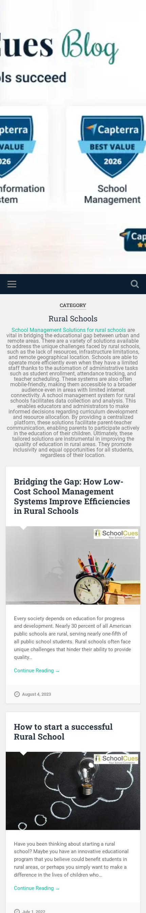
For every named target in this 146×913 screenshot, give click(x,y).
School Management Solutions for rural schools (69, 330)
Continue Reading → (37, 670)
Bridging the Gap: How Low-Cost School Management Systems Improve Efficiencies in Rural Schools (72, 496)
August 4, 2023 (36, 694)
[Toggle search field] (135, 284)
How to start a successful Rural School (63, 731)
